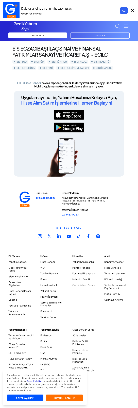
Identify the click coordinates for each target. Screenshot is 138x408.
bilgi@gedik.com (45, 197)
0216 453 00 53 (70, 214)
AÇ (124, 10)
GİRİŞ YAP (100, 35)
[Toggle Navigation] (126, 26)
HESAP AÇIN (38, 35)
